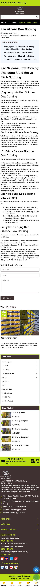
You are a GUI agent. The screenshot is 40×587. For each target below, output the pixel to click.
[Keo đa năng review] (6, 415)
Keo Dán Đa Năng (8, 373)
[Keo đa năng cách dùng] (6, 431)
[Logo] (20, 10)
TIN (8, 307)
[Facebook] (6, 567)
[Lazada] (6, 558)
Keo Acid (5, 366)
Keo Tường (5, 370)
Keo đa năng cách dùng (20, 429)
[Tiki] (11, 558)
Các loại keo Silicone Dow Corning (19, 49)
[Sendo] (16, 558)
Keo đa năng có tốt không (20, 445)
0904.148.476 (8, 507)
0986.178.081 (21, 507)
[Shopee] (2, 558)
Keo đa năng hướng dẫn (20, 421)
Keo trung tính (7, 362)
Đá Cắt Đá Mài (7, 393)
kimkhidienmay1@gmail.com (14, 513)
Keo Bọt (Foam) (7, 401)
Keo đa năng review (9, 338)
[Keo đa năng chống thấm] (6, 439)
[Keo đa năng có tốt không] (6, 447)
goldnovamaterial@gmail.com (14, 510)
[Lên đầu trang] (36, 563)
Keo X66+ (5, 381)
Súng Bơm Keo (7, 389)
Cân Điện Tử (6, 397)
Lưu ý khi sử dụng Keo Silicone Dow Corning (20, 59)
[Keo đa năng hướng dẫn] (6, 423)
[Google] (16, 567)
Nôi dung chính (10, 42)
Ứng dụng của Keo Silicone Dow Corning (19, 47)
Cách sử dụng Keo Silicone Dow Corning (19, 56)
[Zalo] (2, 567)
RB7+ (3, 385)
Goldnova (25, 579)
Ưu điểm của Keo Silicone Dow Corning (18, 53)
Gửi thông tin (7, 298)
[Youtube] (11, 567)
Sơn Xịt (4, 377)
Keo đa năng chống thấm (20, 437)
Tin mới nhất (7, 408)
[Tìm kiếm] (37, 16)
